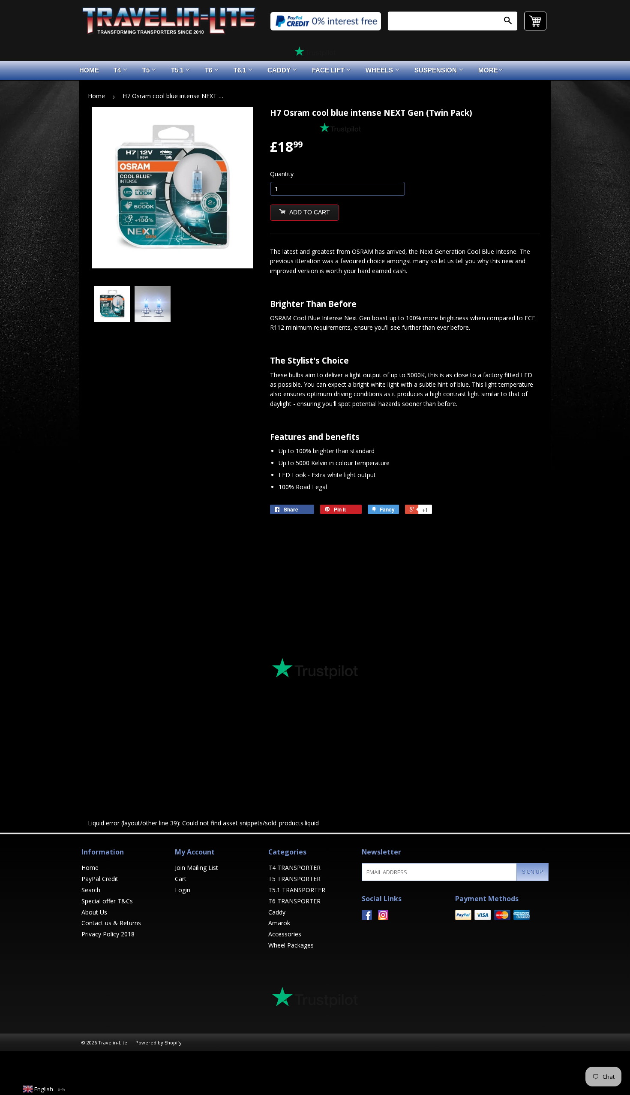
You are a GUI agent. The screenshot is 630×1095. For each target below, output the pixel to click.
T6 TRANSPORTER (294, 901)
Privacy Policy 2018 (108, 934)
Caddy (279, 70)
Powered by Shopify (158, 1042)
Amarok (279, 923)
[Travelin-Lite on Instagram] (383, 918)
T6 (209, 70)
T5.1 (178, 70)
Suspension (436, 70)
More (488, 70)
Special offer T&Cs (107, 901)
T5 (146, 70)
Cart (180, 879)
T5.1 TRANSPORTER (296, 890)
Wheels (380, 70)
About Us (94, 912)
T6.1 (241, 70)
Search (90, 890)
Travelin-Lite (112, 1042)
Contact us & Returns (111, 923)
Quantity (282, 174)
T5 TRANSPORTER (294, 879)
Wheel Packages (291, 945)
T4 (118, 70)
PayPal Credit (99, 879)
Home (89, 70)
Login (182, 890)
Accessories (284, 934)
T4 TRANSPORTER (294, 867)
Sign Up (532, 872)
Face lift (329, 70)
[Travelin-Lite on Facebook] (367, 918)
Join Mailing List (196, 867)
